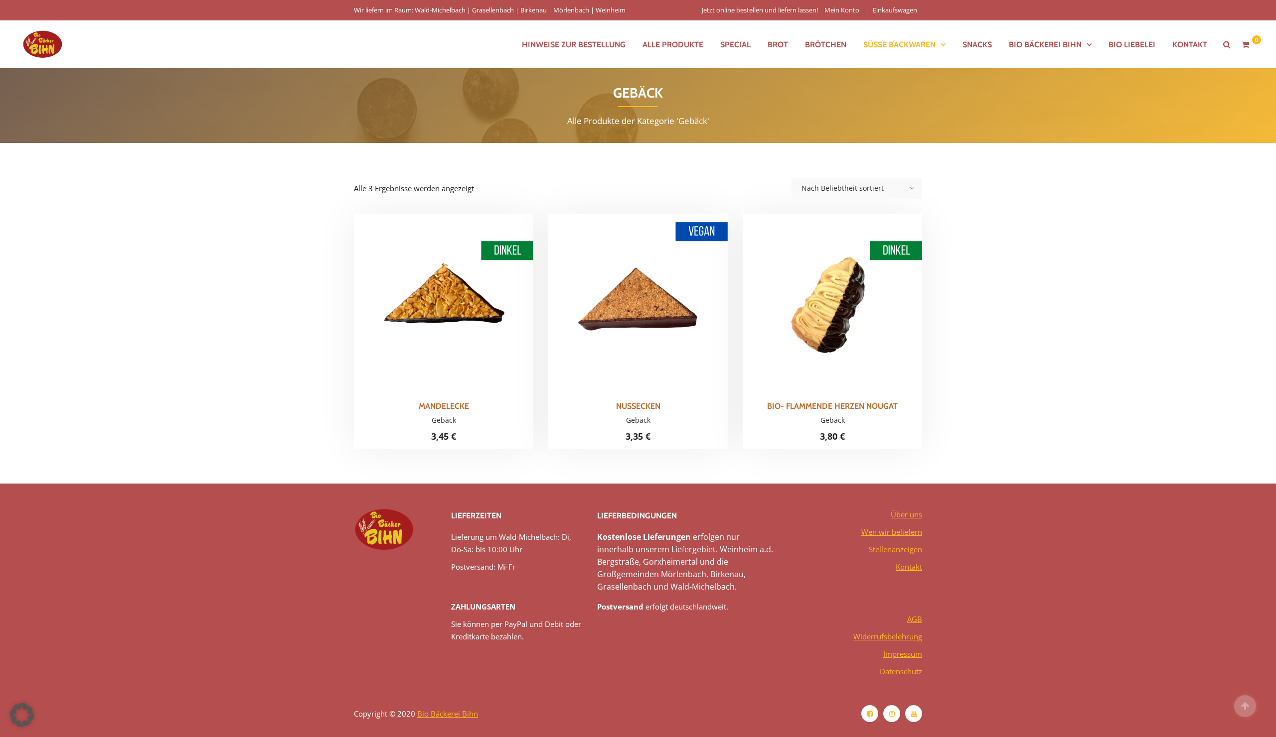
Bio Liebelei (1132, 44)
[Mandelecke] (427, 296)
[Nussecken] (621, 296)
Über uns (906, 514)
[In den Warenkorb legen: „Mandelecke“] (461, 296)
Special (735, 44)
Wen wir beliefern (891, 532)
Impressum (902, 654)
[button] (22, 715)
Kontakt (1189, 44)
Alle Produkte (672, 44)
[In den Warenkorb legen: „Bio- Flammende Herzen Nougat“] (849, 296)
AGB (914, 619)
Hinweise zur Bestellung (574, 44)
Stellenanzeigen (895, 549)
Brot (778, 44)
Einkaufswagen (895, 9)
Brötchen (825, 44)
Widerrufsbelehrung (887, 636)
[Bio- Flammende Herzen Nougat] (815, 296)
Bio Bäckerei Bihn (447, 714)
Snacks (977, 44)
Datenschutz (901, 671)
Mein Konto (841, 9)
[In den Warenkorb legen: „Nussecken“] (655, 296)
